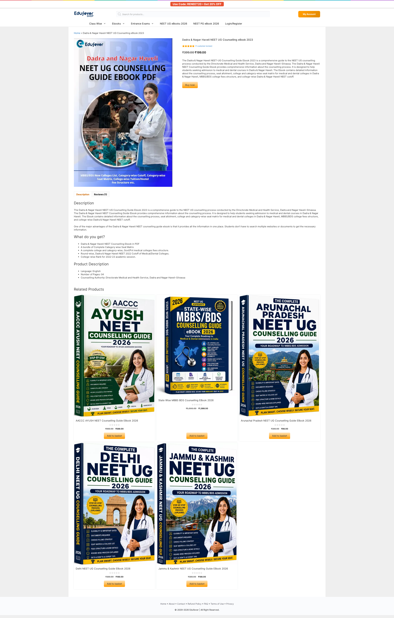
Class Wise (95, 23)
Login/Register (233, 23)
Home (77, 33)
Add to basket (114, 435)
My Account (309, 14)
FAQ (206, 603)
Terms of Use (217, 603)
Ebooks (116, 23)
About (172, 603)
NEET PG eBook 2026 (206, 23)
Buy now (190, 84)
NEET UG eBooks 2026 (173, 23)
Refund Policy (194, 603)
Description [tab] (82, 194)
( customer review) (203, 46)
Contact (181, 603)
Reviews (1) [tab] (100, 194)
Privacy (230, 603)
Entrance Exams (140, 23)
